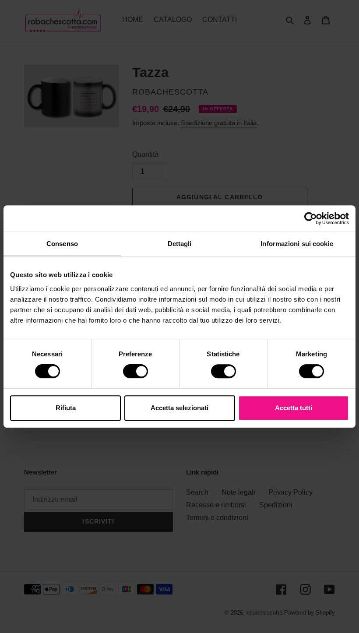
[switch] (135, 371)
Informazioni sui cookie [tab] (296, 243)
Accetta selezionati (179, 407)
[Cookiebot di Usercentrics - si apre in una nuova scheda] (310, 218)
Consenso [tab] (62, 243)
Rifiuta (66, 407)
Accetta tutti (293, 407)
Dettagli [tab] (180, 243)
